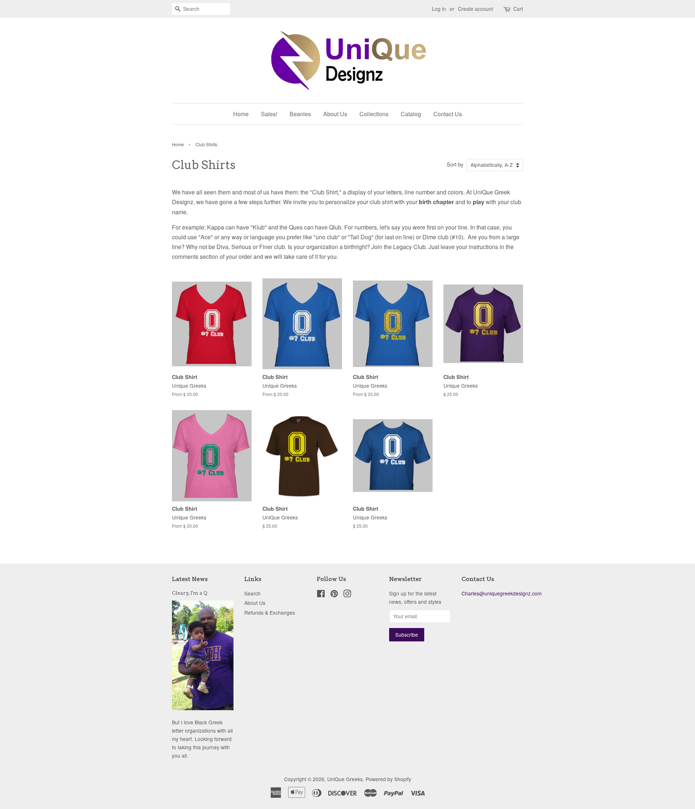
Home (241, 114)
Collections (373, 114)
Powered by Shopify (388, 779)
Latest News (190, 579)
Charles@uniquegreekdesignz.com (502, 593)
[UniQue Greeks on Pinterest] (334, 594)
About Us (335, 114)
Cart (518, 8)
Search (252, 593)
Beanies (300, 114)
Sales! (269, 114)
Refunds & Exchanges (269, 612)
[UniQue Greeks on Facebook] (321, 594)
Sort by (455, 164)
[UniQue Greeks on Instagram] (347, 594)
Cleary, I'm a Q (189, 593)
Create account (475, 8)
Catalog (411, 114)
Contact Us (447, 114)
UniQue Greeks (345, 779)
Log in (439, 8)
